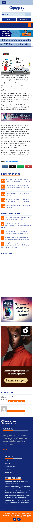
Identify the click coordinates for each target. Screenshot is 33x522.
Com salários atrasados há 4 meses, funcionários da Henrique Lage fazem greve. (15, 187)
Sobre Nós (7, 463)
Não (19, 519)
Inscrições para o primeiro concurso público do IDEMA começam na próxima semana (16, 225)
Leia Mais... (6, 449)
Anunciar (7, 469)
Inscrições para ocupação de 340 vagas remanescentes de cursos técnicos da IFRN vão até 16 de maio (15, 245)
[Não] (31, 516)
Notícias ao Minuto (11, 161)
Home (6, 460)
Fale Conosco (8, 472)
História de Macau (10, 466)
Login (9, 19)
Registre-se (24, 19)
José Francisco (13, 397)
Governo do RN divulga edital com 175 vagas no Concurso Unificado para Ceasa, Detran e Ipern (17, 502)
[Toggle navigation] (4, 2)
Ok (14, 519)
